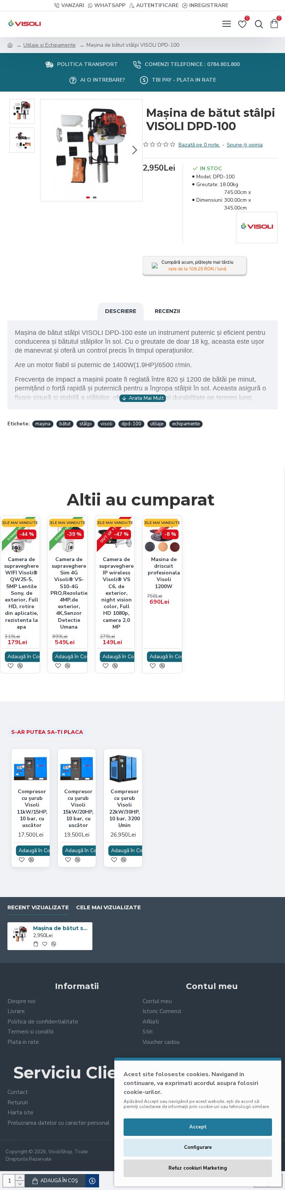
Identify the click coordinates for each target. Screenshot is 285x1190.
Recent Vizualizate (38, 907)
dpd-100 (131, 424)
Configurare (198, 1147)
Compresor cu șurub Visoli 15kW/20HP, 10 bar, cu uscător (78, 808)
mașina (42, 424)
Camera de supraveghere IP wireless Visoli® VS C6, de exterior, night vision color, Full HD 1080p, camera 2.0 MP (116, 593)
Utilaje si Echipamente (49, 45)
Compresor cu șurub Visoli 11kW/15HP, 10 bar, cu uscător (32, 808)
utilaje (156, 424)
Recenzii (167, 311)
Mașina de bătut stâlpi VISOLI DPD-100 (61, 928)
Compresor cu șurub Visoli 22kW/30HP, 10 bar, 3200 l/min (124, 808)
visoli (106, 424)
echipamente (186, 424)
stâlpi (85, 424)
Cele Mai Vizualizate (108, 907)
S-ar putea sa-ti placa (47, 732)
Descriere (120, 311)
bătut (65, 424)
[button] (47, 150)
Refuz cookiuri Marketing (197, 1168)
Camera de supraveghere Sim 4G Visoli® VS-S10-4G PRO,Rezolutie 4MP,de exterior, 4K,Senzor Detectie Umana (69, 593)
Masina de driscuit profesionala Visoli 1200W (164, 573)
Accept (198, 1127)
